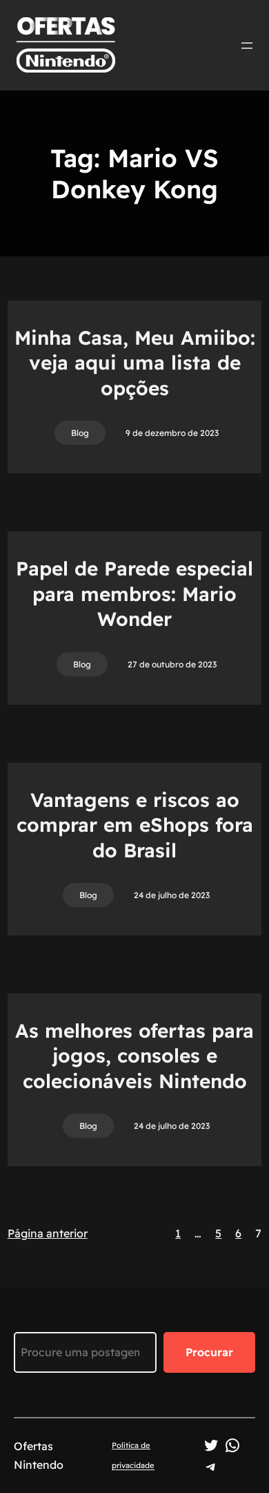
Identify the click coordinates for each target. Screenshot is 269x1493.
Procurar (209, 1352)
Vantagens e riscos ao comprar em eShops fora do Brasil (135, 825)
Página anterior (48, 1233)
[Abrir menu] (247, 45)
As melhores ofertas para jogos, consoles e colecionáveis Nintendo (134, 1055)
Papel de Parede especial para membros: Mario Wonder (134, 593)
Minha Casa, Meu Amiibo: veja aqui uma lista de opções (134, 362)
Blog (80, 433)
